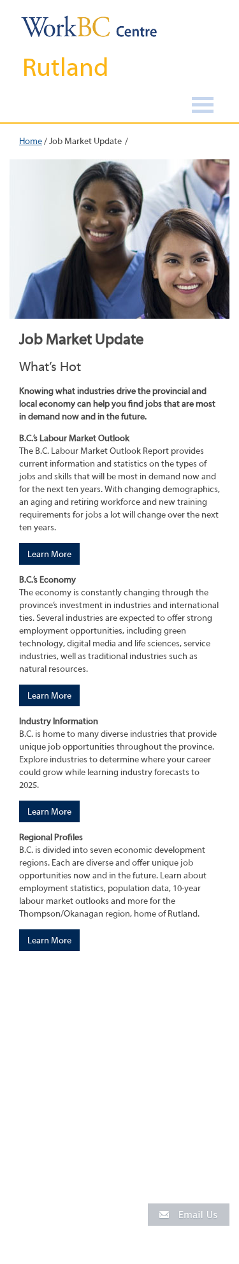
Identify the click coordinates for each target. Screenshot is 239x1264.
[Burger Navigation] (202, 106)
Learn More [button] (49, 554)
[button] (188, 1214)
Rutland (65, 67)
